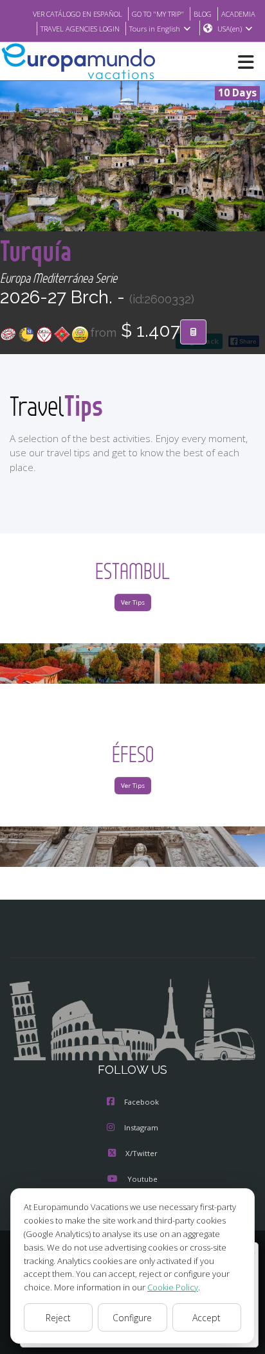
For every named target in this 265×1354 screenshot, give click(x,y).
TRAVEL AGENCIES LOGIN (80, 28)
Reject (58, 1318)
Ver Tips (133, 602)
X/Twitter (141, 1153)
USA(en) (229, 28)
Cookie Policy (172, 1287)
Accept (206, 1318)
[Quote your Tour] (193, 332)
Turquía (36, 250)
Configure (132, 1318)
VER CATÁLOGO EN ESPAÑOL (77, 14)
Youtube (142, 1179)
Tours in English (154, 28)
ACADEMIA (238, 14)
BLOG (203, 14)
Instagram (141, 1127)
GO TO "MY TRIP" (158, 14)
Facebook (141, 1102)
